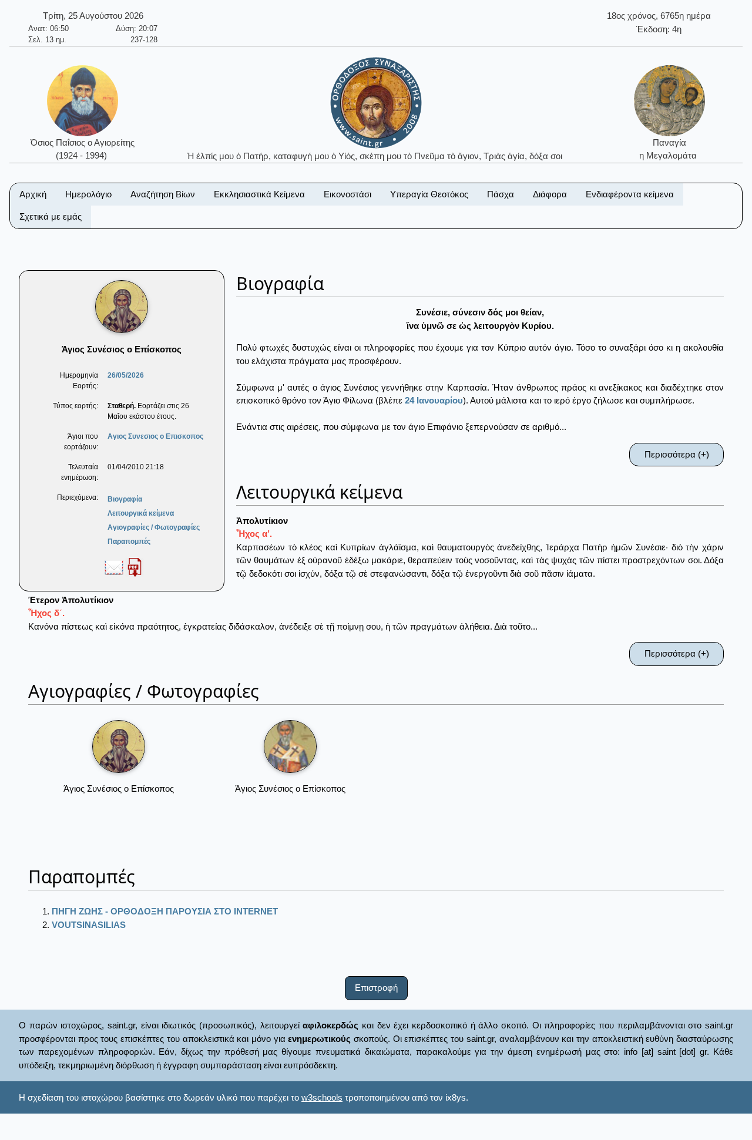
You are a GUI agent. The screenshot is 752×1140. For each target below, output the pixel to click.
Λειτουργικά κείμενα (141, 513)
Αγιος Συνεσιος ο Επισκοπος (155, 436)
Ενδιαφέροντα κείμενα (630, 194)
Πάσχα (500, 194)
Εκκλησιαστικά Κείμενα (259, 194)
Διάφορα (550, 194)
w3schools (322, 1097)
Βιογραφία (125, 499)
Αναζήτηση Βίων (162, 194)
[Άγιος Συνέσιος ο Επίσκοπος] (118, 746)
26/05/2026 (126, 375)
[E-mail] (114, 567)
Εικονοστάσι (347, 194)
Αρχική (32, 194)
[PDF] (134, 567)
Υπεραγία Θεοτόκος (429, 194)
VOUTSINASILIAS (89, 925)
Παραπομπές (129, 541)
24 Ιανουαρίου (434, 400)
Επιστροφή (376, 988)
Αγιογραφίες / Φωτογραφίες (154, 527)
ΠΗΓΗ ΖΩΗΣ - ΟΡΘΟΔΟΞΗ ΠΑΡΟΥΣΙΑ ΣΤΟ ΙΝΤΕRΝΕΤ (165, 911)
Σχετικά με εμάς (50, 216)
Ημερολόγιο (88, 194)
